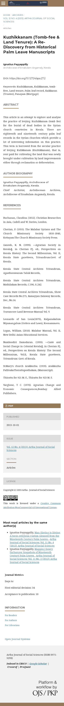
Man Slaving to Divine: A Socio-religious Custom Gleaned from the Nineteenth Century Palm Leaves (35, 536)
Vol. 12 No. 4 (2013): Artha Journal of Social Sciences (29, 20)
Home (6, 15)
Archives (17, 15)
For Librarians (12, 625)
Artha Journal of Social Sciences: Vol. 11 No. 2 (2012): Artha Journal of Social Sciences (33, 559)
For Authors (11, 620)
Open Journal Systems (17, 639)
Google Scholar (38, 663)
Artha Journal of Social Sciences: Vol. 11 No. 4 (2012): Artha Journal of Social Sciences (33, 542)
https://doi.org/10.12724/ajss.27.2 (27, 78)
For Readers (11, 615)
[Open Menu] (3, 3)
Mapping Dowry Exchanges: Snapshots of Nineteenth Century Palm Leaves (31, 552)
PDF (10, 405)
